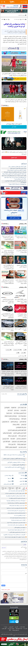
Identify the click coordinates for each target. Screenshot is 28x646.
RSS (10, 630)
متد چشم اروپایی (5, 422)
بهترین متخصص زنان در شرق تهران (19, 441)
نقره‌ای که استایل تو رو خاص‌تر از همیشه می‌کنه (16, 170)
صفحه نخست (22, 627)
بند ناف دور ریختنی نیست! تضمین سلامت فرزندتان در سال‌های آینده (15, 181)
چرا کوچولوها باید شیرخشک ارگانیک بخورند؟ (17, 184)
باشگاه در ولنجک (16, 424)
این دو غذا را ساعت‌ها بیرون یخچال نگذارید (17, 532)
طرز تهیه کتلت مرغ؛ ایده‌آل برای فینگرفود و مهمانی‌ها (16, 500)
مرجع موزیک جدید (22, 416)
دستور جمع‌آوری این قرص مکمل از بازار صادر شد (16, 525)
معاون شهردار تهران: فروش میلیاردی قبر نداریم (17, 491)
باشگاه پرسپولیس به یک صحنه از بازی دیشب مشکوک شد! (14, 455)
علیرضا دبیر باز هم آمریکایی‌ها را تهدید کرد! (17, 518)
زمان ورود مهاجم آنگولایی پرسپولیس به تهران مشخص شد (14, 459)
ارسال (3, 585)
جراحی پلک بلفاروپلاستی (21, 427)
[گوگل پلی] (14, 614)
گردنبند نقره (10, 410)
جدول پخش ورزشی (8, 484)
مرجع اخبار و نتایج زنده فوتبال (11, 416)
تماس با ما (25, 628)
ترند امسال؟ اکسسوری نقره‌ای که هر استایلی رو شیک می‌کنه (14, 174)
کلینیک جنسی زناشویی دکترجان (19, 433)
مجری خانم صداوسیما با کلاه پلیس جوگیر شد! (17, 498)
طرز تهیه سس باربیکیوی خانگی (19, 527)
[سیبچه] (14, 611)
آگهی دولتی (4, 628)
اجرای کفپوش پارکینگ (21, 444)
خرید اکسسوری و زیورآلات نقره (20, 413)
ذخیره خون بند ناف (22, 436)
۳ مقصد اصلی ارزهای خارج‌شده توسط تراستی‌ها (16, 530)
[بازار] (14, 618)
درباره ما (5, 627)
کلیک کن (14, 127)
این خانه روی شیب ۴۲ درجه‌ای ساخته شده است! (16, 510)
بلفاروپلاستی (7, 407)
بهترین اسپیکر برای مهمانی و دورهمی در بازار (17, 166)
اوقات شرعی (22, 484)
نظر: (26, 573)
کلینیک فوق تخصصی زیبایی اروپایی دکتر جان (17, 430)
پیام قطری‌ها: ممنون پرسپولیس (18, 465)
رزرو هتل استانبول (14, 422)
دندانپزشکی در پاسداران (21, 439)
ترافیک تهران (22, 481)
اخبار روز (16, 627)
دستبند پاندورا (9, 413)
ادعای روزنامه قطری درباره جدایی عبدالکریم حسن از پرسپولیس (15, 468)
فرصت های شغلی (19, 628)
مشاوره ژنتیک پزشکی (7, 433)
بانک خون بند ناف (11, 444)
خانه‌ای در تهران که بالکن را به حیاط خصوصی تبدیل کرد (15, 493)
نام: (26, 568)
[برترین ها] (12, 2)
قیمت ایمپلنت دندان (22, 407)
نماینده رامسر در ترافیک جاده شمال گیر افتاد (17, 505)
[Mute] (5, 120)
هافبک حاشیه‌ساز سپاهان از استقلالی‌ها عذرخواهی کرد (15, 496)
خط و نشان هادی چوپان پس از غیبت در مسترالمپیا (16, 508)
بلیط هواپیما (13, 407)
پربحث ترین (3, 488)
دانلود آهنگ (23, 419)
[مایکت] (14, 622)
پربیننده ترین (9, 488)
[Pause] (3, 120)
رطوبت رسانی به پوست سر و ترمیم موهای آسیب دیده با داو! (14, 175)
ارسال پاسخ (4, 547)
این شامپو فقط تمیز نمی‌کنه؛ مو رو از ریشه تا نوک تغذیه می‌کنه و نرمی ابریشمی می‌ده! (15, 178)
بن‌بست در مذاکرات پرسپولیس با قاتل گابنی (16, 462)
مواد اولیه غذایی (23, 422)
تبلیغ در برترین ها (11, 628)
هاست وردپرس (6, 439)
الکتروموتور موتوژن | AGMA (11, 447)
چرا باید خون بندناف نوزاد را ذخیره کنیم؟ (18, 168)
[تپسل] (2, 105)
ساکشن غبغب (23, 410)
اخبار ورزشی (11, 627)
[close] (1, 636)
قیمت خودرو (22, 478)
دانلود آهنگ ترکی (6, 441)
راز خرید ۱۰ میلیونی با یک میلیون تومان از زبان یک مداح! (15, 537)
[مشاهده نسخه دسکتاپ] (2, 2)
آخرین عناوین (23, 488)
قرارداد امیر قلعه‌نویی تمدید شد (19, 515)
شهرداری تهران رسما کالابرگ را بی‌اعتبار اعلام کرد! (16, 503)
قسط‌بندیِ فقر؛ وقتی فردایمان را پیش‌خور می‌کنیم (16, 513)
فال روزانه (10, 481)
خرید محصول (14, 158)
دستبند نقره (16, 410)
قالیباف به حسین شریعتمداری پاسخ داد (18, 520)
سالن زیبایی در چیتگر (12, 436)
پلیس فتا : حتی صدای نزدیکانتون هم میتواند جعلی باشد (15, 172)
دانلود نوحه (13, 439)
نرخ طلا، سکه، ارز (8, 475)
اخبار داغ (17, 488)
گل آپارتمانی (23, 424)
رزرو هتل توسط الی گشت (14, 419)
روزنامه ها (23, 475)
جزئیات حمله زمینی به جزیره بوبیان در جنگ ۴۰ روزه (16, 522)
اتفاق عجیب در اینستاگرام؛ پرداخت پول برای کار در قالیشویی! (14, 534)
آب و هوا (10, 478)
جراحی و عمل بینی (22, 447)
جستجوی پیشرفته (15, 630)
